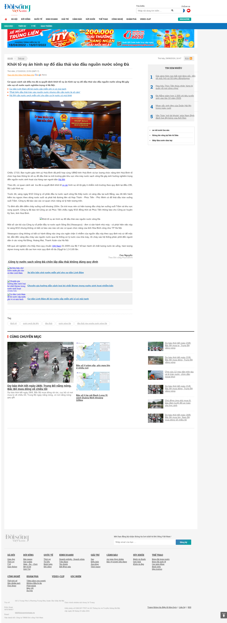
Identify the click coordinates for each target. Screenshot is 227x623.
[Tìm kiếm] (172, 10)
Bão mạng (27, 559)
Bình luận (48, 564)
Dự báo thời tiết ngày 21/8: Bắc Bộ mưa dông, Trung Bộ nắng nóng (179, 388)
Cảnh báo (77, 19)
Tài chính (63, 564)
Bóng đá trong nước (161, 559)
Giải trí (65, 19)
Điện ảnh (95, 561)
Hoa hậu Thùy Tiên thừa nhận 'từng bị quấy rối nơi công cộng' (171, 87)
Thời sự (21, 58)
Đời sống (25, 19)
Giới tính (137, 561)
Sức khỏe (90, 19)
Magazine (184, 19)
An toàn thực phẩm (115, 559)
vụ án (65, 185)
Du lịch (30, 590)
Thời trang (95, 566)
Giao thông (12, 566)
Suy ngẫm (27, 561)
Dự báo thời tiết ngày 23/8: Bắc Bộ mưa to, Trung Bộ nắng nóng (178, 345)
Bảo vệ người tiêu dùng (117, 561)
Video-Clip (145, 19)
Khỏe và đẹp (138, 564)
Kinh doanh (52, 19)
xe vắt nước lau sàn (160, 130)
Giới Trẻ (26, 569)
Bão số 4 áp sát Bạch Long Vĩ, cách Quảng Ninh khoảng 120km (92, 397)
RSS (187, 58)
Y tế (9, 564)
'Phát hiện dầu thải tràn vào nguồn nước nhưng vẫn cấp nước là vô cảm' (44, 92)
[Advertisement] (171, 194)
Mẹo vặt (30, 588)
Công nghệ (117, 19)
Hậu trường (157, 569)
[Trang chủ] (5, 19)
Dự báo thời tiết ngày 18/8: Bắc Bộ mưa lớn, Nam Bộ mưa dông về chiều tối (178, 417)
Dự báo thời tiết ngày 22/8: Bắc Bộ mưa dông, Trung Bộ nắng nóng (179, 360)
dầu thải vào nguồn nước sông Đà (92, 323)
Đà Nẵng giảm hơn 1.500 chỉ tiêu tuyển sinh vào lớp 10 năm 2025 (172, 96)
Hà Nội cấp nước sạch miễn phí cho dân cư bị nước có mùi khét (40, 95)
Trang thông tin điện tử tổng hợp (162, 607)
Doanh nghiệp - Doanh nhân (72, 559)
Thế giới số (12, 580)
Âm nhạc (95, 564)
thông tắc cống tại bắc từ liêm (165, 135)
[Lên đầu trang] (224, 615)
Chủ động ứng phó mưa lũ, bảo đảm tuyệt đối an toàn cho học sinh (178, 403)
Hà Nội (61, 179)
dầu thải (48, 323)
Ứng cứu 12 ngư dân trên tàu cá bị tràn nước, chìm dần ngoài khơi (179, 374)
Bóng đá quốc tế (159, 561)
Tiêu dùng (63, 561)
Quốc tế (38, 19)
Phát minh (31, 585)
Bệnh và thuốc (139, 559)
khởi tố (13, 323)
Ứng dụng (11, 585)
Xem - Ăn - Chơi (30, 564)
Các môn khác (158, 564)
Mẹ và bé (27, 566)
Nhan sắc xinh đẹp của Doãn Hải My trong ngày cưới (170, 106)
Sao (92, 559)
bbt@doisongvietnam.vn (25, 612)
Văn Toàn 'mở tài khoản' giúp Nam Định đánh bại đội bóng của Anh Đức (172, 116)
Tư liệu (47, 561)
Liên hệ (182, 607)
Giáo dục (11, 559)
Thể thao (103, 19)
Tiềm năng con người (36, 580)
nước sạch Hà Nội (31, 323)
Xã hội (14, 19)
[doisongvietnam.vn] (17, 538)
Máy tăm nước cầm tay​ (162, 140)
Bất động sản (65, 566)
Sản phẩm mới (13, 583)
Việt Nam (56, 246)
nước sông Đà (65, 323)
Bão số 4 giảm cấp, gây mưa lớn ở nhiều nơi (93, 366)
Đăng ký (183, 542)
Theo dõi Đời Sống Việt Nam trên (20, 75)
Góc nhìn (76, 576)
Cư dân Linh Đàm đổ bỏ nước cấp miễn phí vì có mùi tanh (37, 89)
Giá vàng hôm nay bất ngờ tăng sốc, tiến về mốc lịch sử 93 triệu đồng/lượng (172, 77)
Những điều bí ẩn (34, 583)
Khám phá (131, 19)
